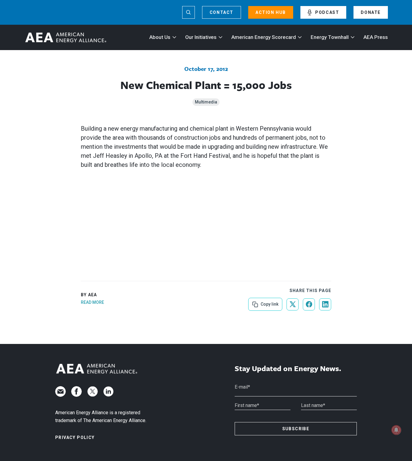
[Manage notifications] (396, 430)
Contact (221, 12)
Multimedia (206, 102)
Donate (371, 12)
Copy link (268, 302)
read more (92, 302)
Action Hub (270, 12)
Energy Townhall (330, 37)
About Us (159, 37)
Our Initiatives (201, 37)
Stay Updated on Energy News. (288, 369)
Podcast (327, 12)
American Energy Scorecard (263, 37)
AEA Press (375, 37)
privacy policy (75, 437)
